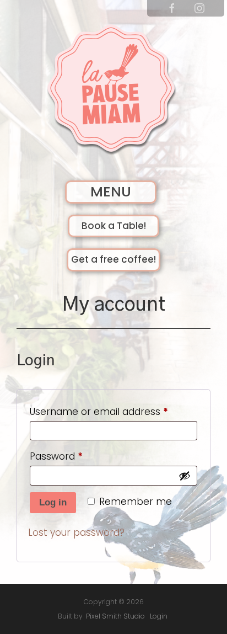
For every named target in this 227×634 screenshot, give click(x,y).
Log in (53, 502)
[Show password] (185, 476)
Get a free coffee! (113, 259)
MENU (110, 191)
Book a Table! (114, 225)
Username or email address (113, 411)
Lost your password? (76, 532)
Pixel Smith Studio (115, 616)
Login (158, 616)
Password (76, 456)
